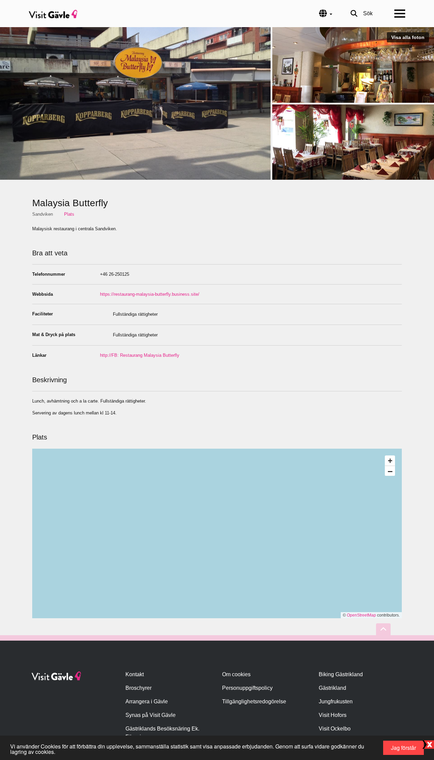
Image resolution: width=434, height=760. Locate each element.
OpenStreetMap (361, 615)
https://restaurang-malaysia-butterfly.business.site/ (149, 294)
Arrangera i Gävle (146, 701)
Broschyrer (138, 688)
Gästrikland (332, 688)
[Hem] (53, 13)
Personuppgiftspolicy (247, 688)
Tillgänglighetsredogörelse (254, 701)
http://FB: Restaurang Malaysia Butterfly (139, 355)
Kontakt (134, 674)
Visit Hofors (333, 715)
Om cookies (236, 674)
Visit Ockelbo (335, 729)
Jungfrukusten (336, 701)
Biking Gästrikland (341, 674)
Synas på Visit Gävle (150, 715)
